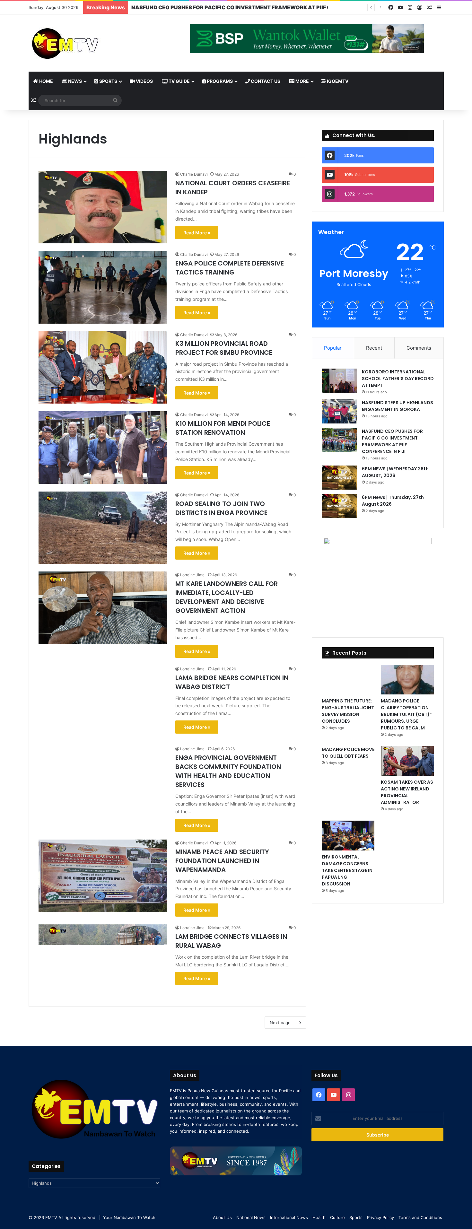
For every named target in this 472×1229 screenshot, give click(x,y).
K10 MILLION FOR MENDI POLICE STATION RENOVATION (222, 428)
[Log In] (419, 7)
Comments (418, 348)
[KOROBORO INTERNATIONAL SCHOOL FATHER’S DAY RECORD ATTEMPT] (339, 381)
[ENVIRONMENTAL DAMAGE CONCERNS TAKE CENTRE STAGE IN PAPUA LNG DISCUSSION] (348, 835)
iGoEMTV (337, 81)
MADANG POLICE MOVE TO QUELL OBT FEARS (348, 752)
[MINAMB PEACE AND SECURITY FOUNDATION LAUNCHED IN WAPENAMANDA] (103, 876)
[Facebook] (391, 7)
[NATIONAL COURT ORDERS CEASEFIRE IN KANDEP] (103, 207)
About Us (222, 1217)
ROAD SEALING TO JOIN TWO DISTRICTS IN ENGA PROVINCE (221, 508)
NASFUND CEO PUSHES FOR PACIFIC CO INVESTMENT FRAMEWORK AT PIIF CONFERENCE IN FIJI (255, 7)
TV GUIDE (179, 81)
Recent (374, 348)
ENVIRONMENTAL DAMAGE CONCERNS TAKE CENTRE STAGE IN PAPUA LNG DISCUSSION (347, 870)
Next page (280, 1022)
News (74, 81)
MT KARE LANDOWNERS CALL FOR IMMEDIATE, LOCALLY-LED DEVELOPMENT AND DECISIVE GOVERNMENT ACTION (226, 597)
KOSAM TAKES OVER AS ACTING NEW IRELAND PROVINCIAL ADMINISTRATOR (407, 792)
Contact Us (265, 81)
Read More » (196, 232)
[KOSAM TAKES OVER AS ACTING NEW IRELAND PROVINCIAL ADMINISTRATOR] (407, 761)
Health (319, 1217)
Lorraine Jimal (192, 574)
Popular (333, 348)
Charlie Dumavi (194, 174)
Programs (219, 81)
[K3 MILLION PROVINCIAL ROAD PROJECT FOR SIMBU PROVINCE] (103, 367)
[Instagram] (410, 7)
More (301, 81)
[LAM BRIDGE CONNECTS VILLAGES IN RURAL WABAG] (103, 960)
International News (289, 1217)
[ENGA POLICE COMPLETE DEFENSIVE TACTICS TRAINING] (103, 287)
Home (45, 81)
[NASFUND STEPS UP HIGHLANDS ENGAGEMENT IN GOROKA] (339, 411)
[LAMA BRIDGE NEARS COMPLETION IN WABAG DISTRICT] (103, 702)
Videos (144, 81)
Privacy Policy (380, 1217)
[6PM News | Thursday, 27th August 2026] (339, 506)
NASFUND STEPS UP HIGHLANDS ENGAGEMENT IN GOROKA (397, 406)
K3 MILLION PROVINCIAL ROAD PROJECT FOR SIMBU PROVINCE (223, 348)
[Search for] (115, 100)
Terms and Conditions (420, 1217)
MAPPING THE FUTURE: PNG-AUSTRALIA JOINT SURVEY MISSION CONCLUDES (348, 711)
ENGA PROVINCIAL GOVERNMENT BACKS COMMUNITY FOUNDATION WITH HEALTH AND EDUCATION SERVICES (228, 771)
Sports (107, 81)
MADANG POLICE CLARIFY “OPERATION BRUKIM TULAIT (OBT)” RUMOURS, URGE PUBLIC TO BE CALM (406, 714)
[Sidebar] (439, 7)
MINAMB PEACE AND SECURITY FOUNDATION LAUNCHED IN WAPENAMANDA (222, 860)
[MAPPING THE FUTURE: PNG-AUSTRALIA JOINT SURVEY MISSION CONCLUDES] (348, 679)
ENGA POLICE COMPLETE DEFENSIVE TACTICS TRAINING (229, 268)
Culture (337, 1217)
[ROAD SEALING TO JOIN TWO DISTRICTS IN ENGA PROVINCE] (103, 528)
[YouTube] (400, 7)
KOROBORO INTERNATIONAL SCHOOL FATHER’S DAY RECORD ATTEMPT (398, 378)
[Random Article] (429, 7)
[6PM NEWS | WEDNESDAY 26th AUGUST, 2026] (339, 478)
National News (251, 1217)
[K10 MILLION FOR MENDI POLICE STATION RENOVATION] (103, 447)
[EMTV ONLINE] (86, 43)
